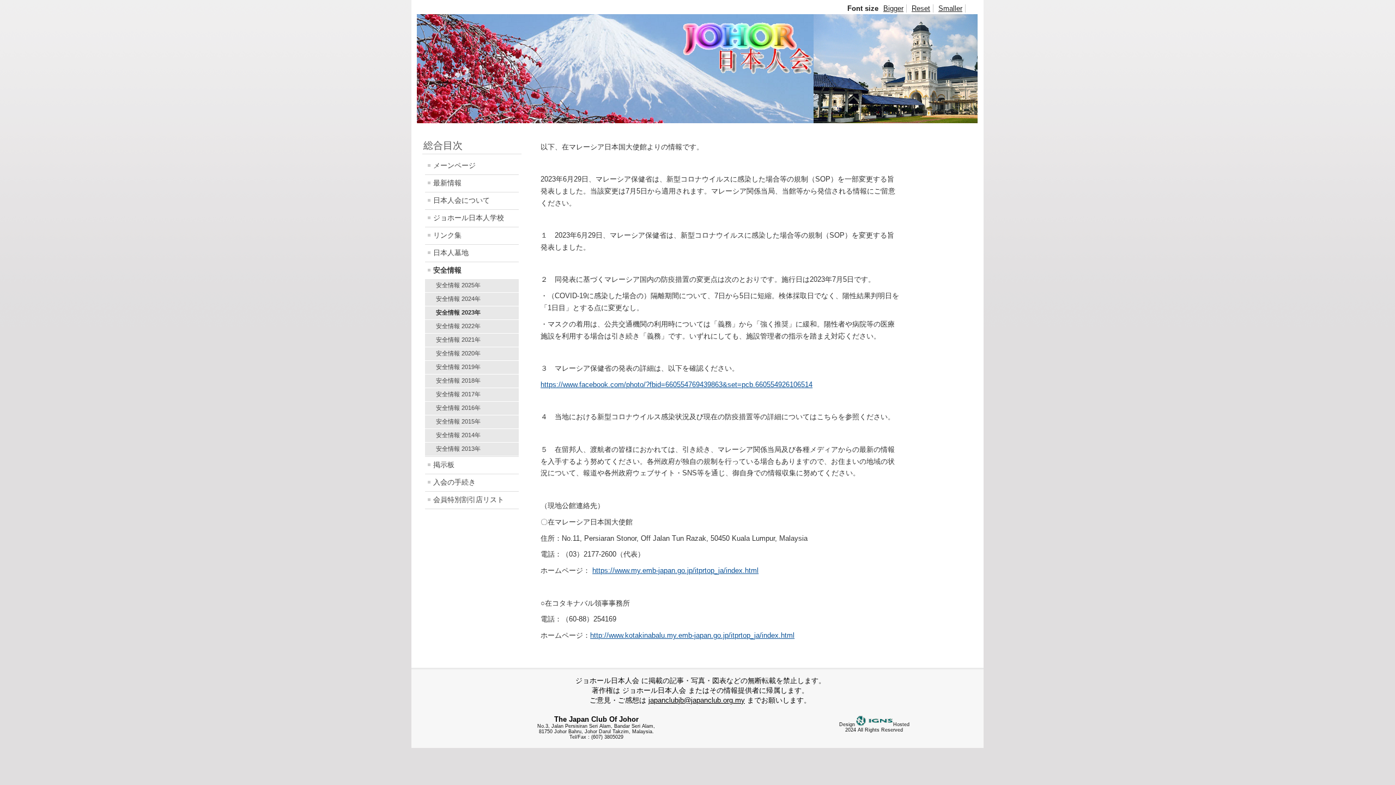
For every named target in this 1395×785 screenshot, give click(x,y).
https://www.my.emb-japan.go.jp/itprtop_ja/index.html (675, 570)
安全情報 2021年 (458, 339)
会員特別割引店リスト (468, 500)
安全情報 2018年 (458, 380)
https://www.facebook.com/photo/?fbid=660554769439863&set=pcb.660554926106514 (676, 385)
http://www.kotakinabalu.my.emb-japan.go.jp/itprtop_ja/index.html (692, 635)
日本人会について (461, 200)
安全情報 (447, 270)
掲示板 (443, 465)
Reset (921, 8)
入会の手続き (454, 482)
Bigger (893, 8)
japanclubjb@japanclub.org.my (696, 700)
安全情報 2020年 (458, 353)
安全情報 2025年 (458, 285)
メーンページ (454, 165)
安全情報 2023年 (458, 312)
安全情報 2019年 (458, 367)
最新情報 (447, 183)
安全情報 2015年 (458, 421)
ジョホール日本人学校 (468, 218)
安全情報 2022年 (458, 326)
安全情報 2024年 (458, 298)
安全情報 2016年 (458, 407)
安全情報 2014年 (458, 435)
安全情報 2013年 (458, 448)
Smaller (950, 8)
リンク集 (447, 235)
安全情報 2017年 (458, 394)
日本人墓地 (451, 253)
